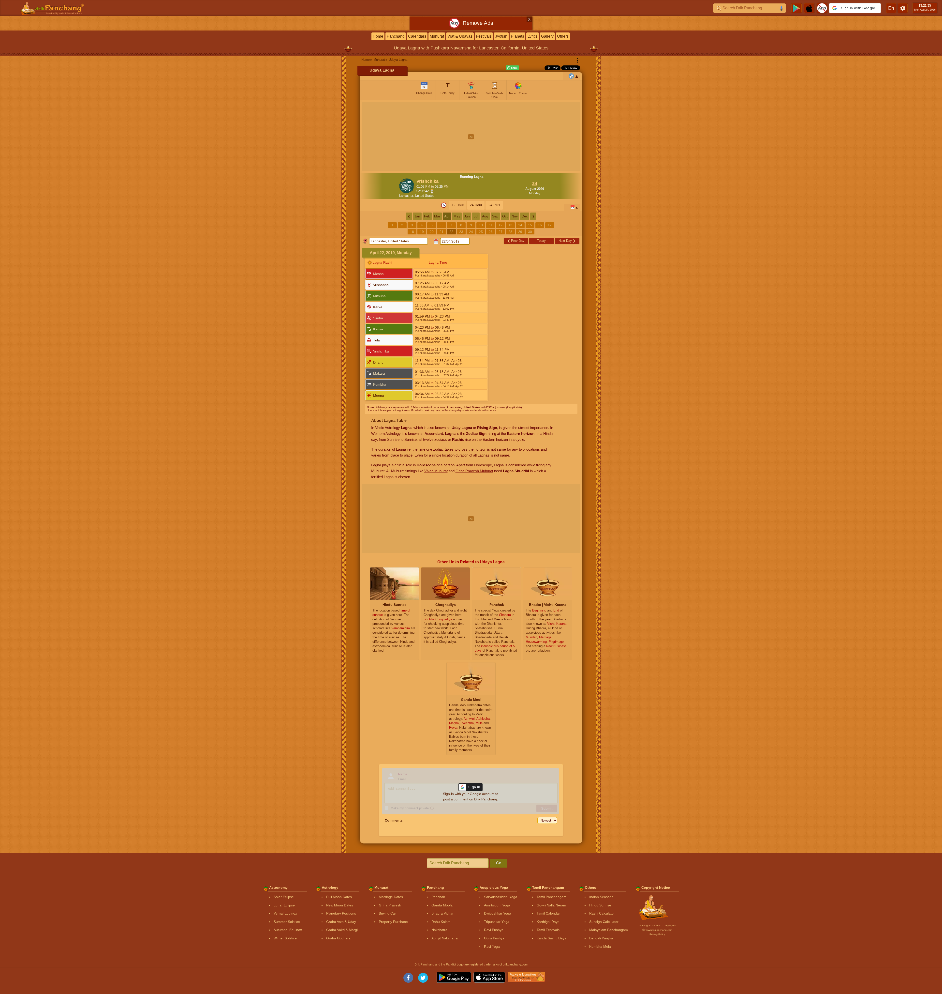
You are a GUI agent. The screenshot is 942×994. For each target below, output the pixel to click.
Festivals (484, 36)
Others (563, 36)
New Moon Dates (339, 905)
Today (541, 241)
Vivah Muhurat (436, 471)
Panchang (396, 36)
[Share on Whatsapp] (512, 67)
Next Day (567, 241)
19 (422, 232)
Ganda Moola (442, 905)
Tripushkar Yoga (496, 922)
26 (491, 232)
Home (378, 36)
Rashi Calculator (602, 913)
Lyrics (533, 36)
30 (530, 232)
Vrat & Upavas (459, 36)
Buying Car (387, 913)
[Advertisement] (471, 136)
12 (500, 225)
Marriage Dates (391, 897)
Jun (467, 216)
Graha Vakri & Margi (342, 930)
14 (520, 225)
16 (540, 225)
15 (530, 225)
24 (471, 232)
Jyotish (501, 36)
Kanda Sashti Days (551, 938)
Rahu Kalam (441, 922)
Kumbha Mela (600, 946)
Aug (485, 216)
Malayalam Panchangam (608, 930)
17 (550, 225)
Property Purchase (393, 922)
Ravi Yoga (492, 946)
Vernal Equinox (285, 913)
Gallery (547, 36)
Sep (495, 216)
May (457, 216)
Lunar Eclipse (284, 905)
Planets (517, 36)
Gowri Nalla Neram (551, 905)
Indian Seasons (601, 897)
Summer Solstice (287, 922)
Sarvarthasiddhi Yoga (500, 897)
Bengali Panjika (601, 938)
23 (461, 232)
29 (520, 232)
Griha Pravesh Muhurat (474, 471)
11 (491, 225)
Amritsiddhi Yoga (497, 905)
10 (481, 225)
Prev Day (515, 241)
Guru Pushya (494, 938)
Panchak (438, 897)
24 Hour (476, 205)
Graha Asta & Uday (341, 922)
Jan (417, 216)
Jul (476, 216)
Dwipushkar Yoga (497, 913)
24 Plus (494, 205)
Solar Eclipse (284, 897)
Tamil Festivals (548, 930)
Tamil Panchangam (551, 897)
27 (500, 232)
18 (412, 232)
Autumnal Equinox (288, 930)
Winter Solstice (285, 938)
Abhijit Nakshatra (444, 938)
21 (441, 232)
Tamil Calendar (548, 913)
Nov (515, 216)
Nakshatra (439, 930)
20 (432, 232)
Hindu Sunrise (600, 905)
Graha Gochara (338, 938)
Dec (525, 216)
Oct (505, 216)
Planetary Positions (341, 913)
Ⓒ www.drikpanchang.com (657, 930)
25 (481, 232)
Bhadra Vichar (442, 913)
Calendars (417, 36)
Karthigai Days (548, 922)
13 (510, 225)
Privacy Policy (657, 934)
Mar (437, 216)
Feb (427, 216)
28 (510, 232)
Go (498, 863)
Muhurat (437, 36)
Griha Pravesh (390, 905)
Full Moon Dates (339, 897)
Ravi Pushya (493, 930)
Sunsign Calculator (603, 922)
